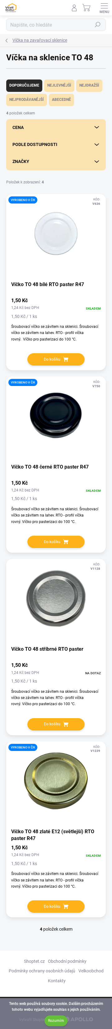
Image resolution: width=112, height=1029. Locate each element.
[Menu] (104, 7)
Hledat (97, 25)
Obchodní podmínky (67, 961)
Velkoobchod (91, 970)
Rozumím (56, 1020)
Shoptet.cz (34, 961)
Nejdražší (89, 85)
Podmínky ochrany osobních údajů (42, 970)
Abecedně (61, 99)
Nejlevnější (59, 85)
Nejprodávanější (26, 99)
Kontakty (57, 980)
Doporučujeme (24, 85)
